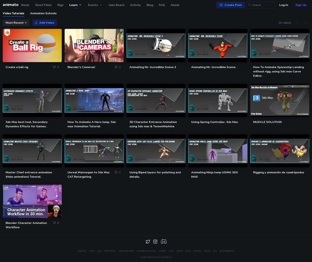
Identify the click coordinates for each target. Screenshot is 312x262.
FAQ (162, 5)
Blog (150, 5)
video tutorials (126, 250)
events (162, 250)
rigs (99, 250)
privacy (197, 250)
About (175, 5)
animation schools (146, 250)
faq (215, 250)
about (180, 250)
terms (207, 250)
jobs (171, 250)
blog (188, 250)
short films (110, 250)
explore (82, 250)
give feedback (227, 250)
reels (91, 250)
